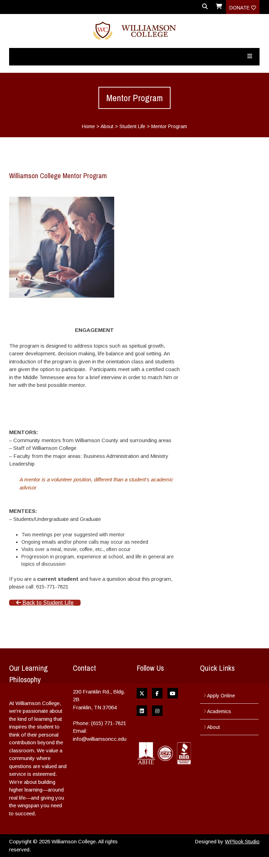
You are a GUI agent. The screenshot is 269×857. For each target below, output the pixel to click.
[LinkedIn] (142, 710)
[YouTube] (172, 693)
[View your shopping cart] (219, 9)
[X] (142, 693)
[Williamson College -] (134, 31)
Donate (240, 8)
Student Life (132, 126)
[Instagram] (157, 710)
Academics (219, 711)
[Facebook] (157, 693)
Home (88, 126)
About (107, 126)
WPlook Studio (242, 841)
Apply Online (221, 695)
